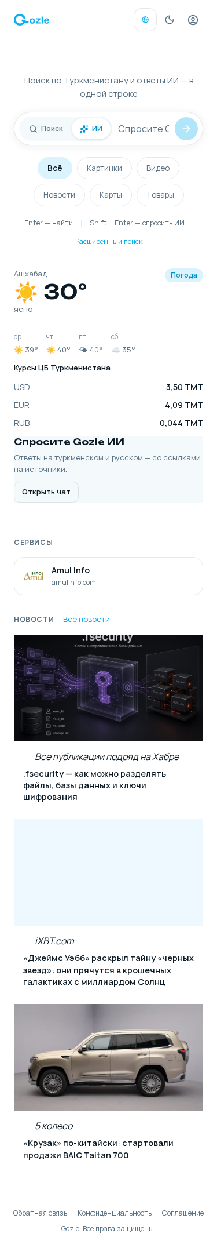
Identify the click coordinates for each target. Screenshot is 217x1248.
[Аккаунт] (192, 19)
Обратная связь (40, 1213)
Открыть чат (46, 491)
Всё (54, 168)
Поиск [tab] (51, 128)
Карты (111, 195)
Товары (160, 195)
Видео (158, 168)
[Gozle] (31, 20)
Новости (59, 195)
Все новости (86, 619)
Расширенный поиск (108, 241)
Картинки (104, 168)
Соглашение (183, 1213)
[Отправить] (186, 128)
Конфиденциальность (115, 1213)
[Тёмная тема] (169, 19)
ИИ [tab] (97, 128)
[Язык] (145, 19)
